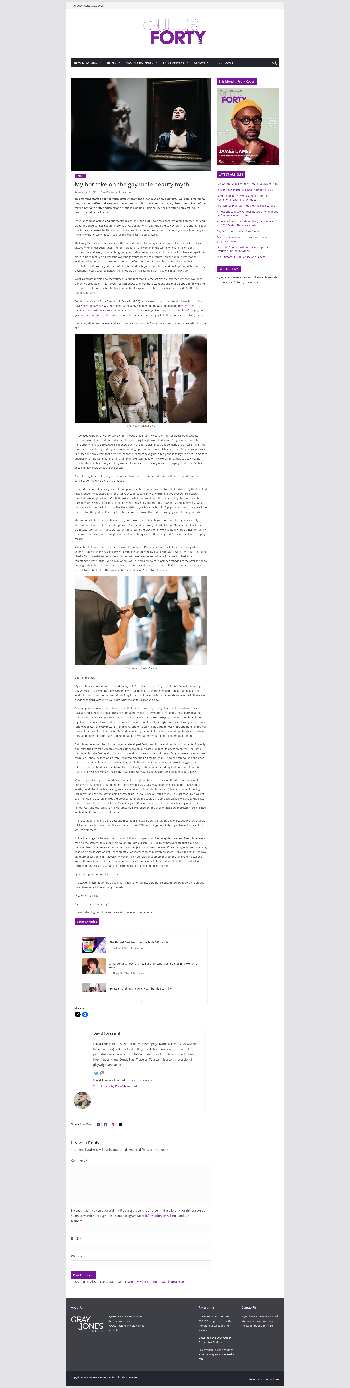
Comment (79, 1161)
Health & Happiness (139, 62)
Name (76, 1221)
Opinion (80, 176)
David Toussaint (109, 192)
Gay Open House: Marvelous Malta (238, 231)
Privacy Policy (256, 1378)
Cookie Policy (272, 1378)
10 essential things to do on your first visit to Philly (141, 988)
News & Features (85, 62)
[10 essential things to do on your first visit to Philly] (94, 991)
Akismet (118, 1216)
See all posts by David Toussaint (115, 1086)
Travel (111, 62)
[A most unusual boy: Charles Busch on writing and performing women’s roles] (94, 966)
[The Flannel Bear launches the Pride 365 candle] (94, 945)
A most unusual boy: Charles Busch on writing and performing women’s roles (153, 965)
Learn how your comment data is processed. (155, 1282)
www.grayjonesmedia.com (125, 1325)
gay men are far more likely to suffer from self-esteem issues (112, 315)
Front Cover (224, 62)
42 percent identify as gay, (183, 310)
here (258, 282)
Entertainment (173, 62)
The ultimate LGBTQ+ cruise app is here (241, 257)
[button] (99, 62)
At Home (200, 62)
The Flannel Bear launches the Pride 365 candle (139, 942)
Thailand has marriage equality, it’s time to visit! (246, 189)
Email (76, 1238)
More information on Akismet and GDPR (164, 1216)
